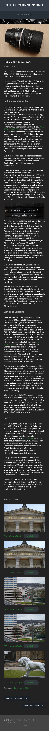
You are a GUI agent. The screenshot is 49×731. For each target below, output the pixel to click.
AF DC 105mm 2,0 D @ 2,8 (13, 573)
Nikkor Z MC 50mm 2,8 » (33, 705)
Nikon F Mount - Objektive (22, 688)
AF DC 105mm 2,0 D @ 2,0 (13, 536)
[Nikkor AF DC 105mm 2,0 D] (24, 40)
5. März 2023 (9, 66)
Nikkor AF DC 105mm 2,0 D (17, 62)
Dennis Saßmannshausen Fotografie (24, 5)
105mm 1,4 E (27, 438)
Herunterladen (31, 536)
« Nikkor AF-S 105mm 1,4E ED (17, 699)
